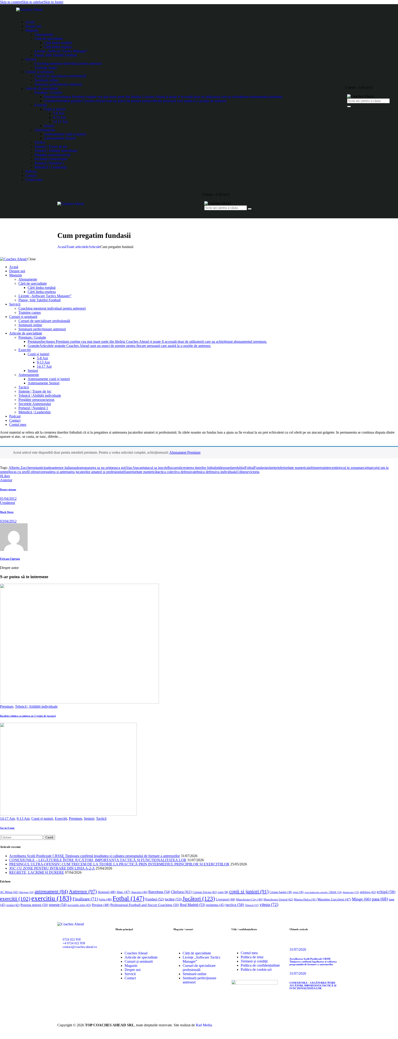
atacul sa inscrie (156, 468)
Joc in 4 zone (7, 827)
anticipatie (44, 468)
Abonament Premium (184, 452)
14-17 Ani (7, 818)
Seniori (89, 818)
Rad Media (204, 1025)
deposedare (227, 468)
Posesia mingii (34, 905)
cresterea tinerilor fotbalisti (200, 468)
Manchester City (249, 899)
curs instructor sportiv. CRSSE (323, 892)
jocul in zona (348, 468)
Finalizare (85, 899)
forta (105, 899)
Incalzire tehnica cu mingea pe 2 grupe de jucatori (28, 715)
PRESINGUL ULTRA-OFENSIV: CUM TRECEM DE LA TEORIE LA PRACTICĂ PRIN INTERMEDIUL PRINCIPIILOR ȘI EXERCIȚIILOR (119, 864)
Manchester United (278, 899)
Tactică (101, 818)
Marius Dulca (305, 899)
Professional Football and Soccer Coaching (144, 905)
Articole (94, 247)
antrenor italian (62, 468)
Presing (100, 905)
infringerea (316, 468)
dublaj (240, 468)
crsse (298, 892)
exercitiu (51, 898)
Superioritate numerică (140, 472)
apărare (78, 468)
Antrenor (83, 891)
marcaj (362, 468)
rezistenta (215, 905)
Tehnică (252, 905)
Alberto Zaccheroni (23, 468)
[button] (5, 476)
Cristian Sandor (280, 892)
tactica (234, 905)
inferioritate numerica (292, 468)
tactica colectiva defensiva (175, 472)
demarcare (351, 892)
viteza (269, 904)
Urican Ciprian (10, 558)
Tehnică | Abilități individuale (36, 706)
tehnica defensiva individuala (215, 472)
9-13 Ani (23, 818)
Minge (361, 899)
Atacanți (138, 468)
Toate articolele (77, 247)
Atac (129, 468)
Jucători (198, 898)
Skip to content (11, 2)
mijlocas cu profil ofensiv (23, 472)
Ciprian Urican (205, 892)
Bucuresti (174, 468)
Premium (6, 706)
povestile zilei (79, 905)
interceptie (331, 468)
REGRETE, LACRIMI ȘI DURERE (36, 872)
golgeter (271, 468)
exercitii (15, 899)
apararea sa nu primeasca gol (105, 468)
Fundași (260, 468)
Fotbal (249, 468)
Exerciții (61, 818)
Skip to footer (53, 2)
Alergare (26, 892)
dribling (368, 892)
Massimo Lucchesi (334, 899)
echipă (386, 892)
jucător (173, 899)
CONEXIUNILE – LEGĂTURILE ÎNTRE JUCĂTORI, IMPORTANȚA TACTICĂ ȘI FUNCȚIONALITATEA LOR (97, 860)
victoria (254, 472)
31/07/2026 (298, 949)
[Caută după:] (22, 837)
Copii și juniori (42, 818)
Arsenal (107, 892)
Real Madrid (192, 905)
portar (13, 905)
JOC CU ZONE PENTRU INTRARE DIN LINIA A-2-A (52, 868)
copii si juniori (249, 891)
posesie (58, 905)
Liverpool (225, 899)
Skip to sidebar (33, 2)
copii (223, 892)
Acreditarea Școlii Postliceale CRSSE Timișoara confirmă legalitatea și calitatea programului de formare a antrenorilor (94, 856)
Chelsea (181, 892)
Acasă (61, 247)
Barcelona (159, 892)
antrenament (51, 891)
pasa (380, 899)
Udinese (243, 472)
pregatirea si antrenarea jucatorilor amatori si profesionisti (82, 472)
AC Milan (9, 892)
